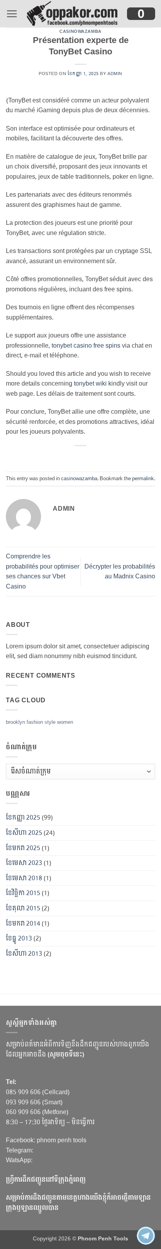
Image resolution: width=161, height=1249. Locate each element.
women (65, 722)
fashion (35, 722)
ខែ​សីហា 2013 (24, 953)
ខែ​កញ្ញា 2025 (23, 817)
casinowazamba (80, 31)
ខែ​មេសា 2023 (24, 863)
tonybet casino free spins (86, 345)
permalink (143, 478)
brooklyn (15, 722)
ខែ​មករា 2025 (23, 848)
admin (114, 74)
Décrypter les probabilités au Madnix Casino (119, 571)
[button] (12, 14)
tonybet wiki (90, 383)
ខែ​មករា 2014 (23, 923)
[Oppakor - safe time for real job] (72, 13)
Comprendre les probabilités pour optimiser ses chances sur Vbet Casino (42, 571)
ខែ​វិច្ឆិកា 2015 (23, 893)
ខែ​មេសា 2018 (24, 878)
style (50, 722)
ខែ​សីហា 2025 (24, 832)
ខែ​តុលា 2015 (23, 908)
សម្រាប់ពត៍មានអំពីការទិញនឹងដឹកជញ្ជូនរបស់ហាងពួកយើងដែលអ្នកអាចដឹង (77, 1049)
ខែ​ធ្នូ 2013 (19, 938)
